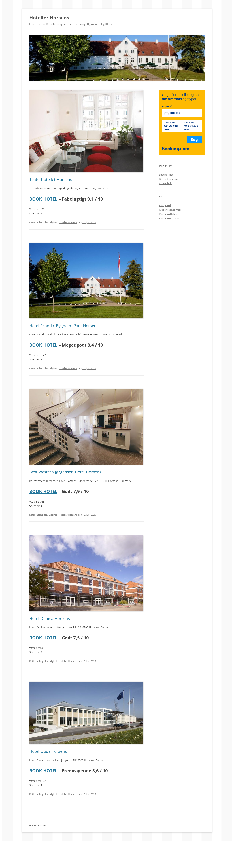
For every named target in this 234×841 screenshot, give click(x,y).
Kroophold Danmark (170, 209)
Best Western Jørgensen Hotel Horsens (65, 472)
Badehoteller (166, 174)
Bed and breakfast (169, 179)
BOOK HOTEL (43, 199)
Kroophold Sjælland (169, 218)
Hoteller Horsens (49, 17)
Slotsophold (165, 183)
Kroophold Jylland (168, 214)
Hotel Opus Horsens (48, 751)
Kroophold (165, 205)
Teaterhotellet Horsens (50, 179)
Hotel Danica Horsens (49, 618)
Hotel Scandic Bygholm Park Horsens (63, 325)
